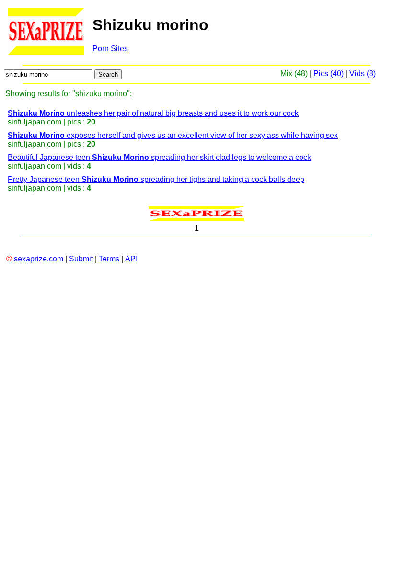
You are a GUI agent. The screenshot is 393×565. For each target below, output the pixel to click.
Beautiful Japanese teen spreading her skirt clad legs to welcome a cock (159, 157)
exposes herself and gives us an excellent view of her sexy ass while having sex (173, 135)
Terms (109, 259)
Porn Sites (110, 49)
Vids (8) (362, 73)
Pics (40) (328, 73)
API (131, 259)
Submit (81, 259)
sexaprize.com (38, 259)
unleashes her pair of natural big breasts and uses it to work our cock (153, 113)
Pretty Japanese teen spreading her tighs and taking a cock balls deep (156, 179)
